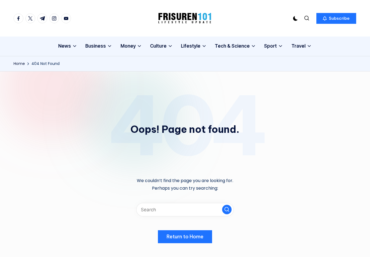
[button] (336, 18)
